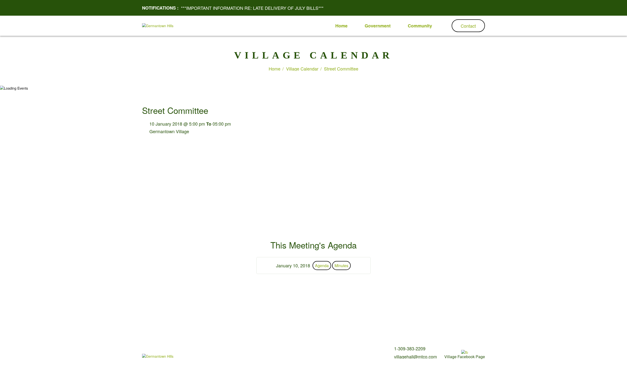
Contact (468, 26)
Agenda (322, 265)
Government (378, 26)
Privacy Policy (287, 349)
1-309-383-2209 (409, 348)
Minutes (341, 265)
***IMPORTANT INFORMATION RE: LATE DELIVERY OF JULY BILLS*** (252, 8)
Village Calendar (302, 68)
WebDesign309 (271, 357)
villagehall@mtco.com (415, 356)
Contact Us (265, 349)
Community (420, 26)
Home (341, 26)
